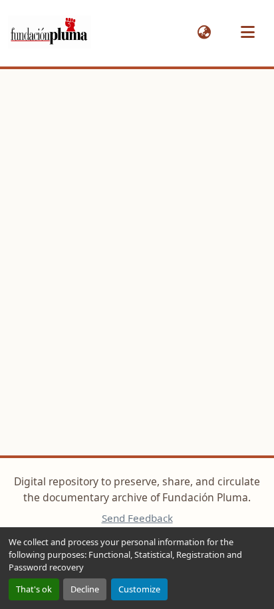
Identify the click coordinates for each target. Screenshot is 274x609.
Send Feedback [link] (137, 518)
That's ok (34, 589)
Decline (84, 589)
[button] (49, 32)
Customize (139, 589)
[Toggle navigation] (247, 32)
